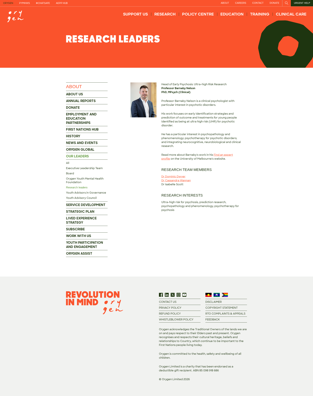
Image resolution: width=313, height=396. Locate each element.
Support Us (135, 14)
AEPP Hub (62, 3)
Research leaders (77, 187)
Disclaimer (213, 302)
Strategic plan (80, 211)
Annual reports (81, 101)
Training (259, 14)
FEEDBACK (212, 319)
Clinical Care (291, 14)
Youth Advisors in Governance (86, 192)
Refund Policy (170, 313)
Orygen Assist (79, 253)
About (74, 86)
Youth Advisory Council (81, 198)
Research (165, 14)
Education (232, 14)
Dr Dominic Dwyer (173, 176)
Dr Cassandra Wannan (176, 180)
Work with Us (78, 236)
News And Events (82, 143)
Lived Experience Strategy (81, 220)
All (67, 163)
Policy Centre (198, 14)
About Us (74, 94)
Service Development (85, 205)
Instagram (178, 295)
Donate (73, 107)
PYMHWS (24, 3)
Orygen (8, 3)
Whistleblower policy (176, 319)
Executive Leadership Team (84, 168)
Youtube (184, 295)
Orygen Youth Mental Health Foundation (85, 180)
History (73, 136)
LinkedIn (167, 295)
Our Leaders (77, 156)
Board (70, 173)
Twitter (173, 295)
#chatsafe (43, 3)
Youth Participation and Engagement (84, 244)
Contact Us (167, 302)
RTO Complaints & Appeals (225, 313)
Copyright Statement (221, 307)
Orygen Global (80, 149)
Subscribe (75, 229)
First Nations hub (82, 129)
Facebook (161, 295)
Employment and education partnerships (81, 118)
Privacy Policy (170, 307)
